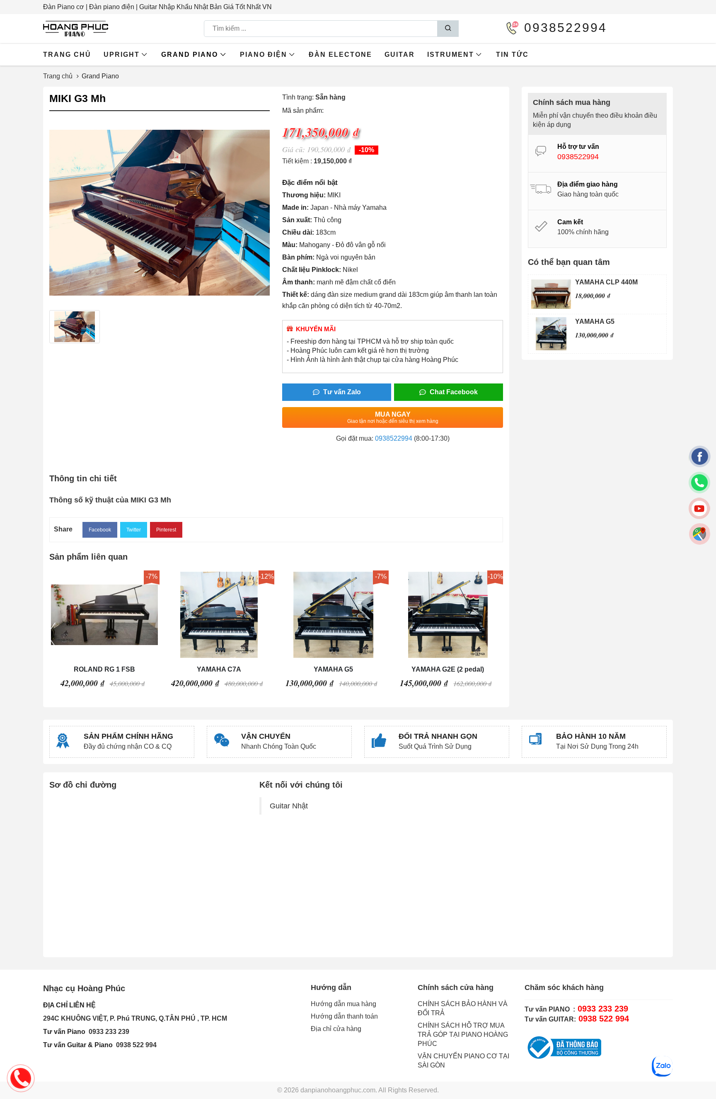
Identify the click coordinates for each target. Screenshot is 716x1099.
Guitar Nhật (289, 806)
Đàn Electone (340, 54)
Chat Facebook (453, 391)
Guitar (400, 54)
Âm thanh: (298, 282)
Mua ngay (392, 417)
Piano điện (263, 54)
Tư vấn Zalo (341, 391)
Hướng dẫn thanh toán (344, 1016)
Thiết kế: (295, 294)
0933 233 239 (109, 1031)
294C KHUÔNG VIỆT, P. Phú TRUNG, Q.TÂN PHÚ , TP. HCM (135, 1018)
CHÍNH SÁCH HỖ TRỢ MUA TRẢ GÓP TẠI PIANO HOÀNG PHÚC (463, 1034)
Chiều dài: (298, 232)
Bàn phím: (298, 257)
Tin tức (512, 54)
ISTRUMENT (450, 54)
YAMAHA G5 (333, 669)
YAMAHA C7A (219, 669)
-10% (366, 149)
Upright (122, 54)
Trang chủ (67, 54)
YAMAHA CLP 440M (606, 282)
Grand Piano (189, 54)
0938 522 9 (132, 1044)
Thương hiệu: (304, 195)
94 (153, 1044)
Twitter (133, 530)
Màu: (290, 244)
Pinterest (166, 530)
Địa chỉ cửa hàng (336, 1028)
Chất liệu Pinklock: (311, 269)
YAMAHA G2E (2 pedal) (447, 669)
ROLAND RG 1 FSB (104, 669)
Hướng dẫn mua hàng (343, 1003)
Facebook (100, 530)
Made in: (295, 207)
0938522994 (393, 438)
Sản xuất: (297, 219)
